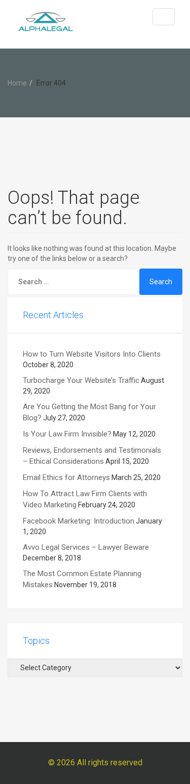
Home (17, 83)
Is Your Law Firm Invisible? (67, 434)
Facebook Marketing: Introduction (78, 521)
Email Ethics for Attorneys (66, 477)
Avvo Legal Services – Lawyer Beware (86, 547)
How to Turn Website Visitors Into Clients (92, 354)
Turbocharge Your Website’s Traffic (81, 380)
